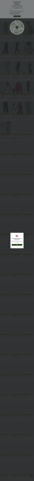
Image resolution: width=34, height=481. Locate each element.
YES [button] (17, 244)
